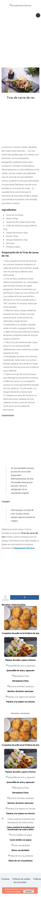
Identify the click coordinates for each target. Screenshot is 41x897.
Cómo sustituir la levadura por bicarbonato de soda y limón (20, 828)
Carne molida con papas (20, 840)
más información (16, 891)
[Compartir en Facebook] (24, 597)
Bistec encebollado (20, 850)
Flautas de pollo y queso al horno (20, 660)
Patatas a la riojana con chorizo (20, 702)
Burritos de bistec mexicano (20, 691)
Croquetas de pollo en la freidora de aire (20, 633)
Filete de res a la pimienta (20, 861)
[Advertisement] (20, 43)
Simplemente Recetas (24, 548)
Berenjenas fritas (20, 681)
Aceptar (28, 892)
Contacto (5, 879)
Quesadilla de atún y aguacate (20, 670)
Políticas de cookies (21, 879)
